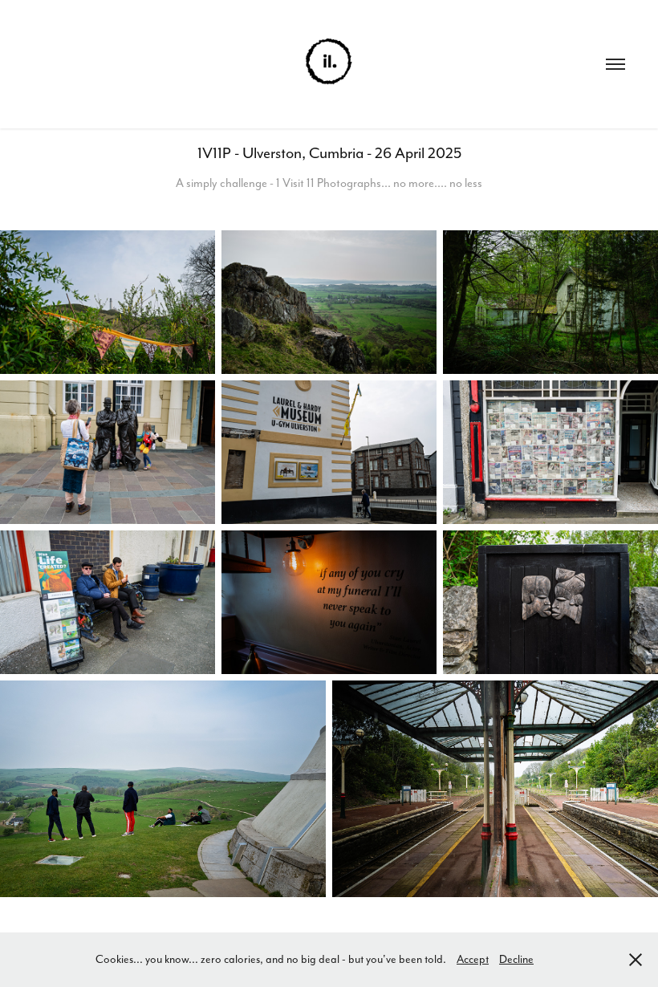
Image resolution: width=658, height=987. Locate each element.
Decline (516, 959)
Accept (473, 959)
